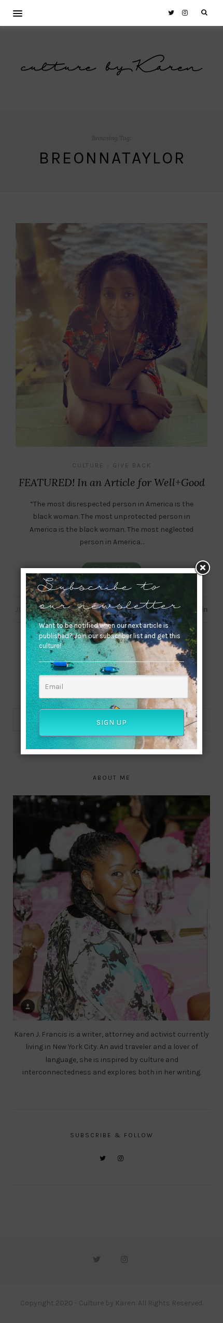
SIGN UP (111, 722)
